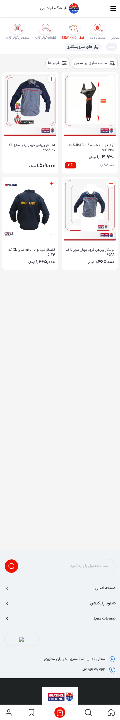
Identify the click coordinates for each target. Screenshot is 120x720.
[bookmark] (31, 712)
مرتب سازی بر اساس (90, 63)
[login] (8, 712)
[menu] (113, 8)
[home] (111, 712)
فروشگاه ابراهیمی (53, 8)
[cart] (59, 712)
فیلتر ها (53, 63)
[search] (88, 712)
